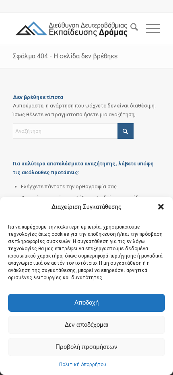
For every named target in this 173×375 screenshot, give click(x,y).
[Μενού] (149, 28)
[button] (161, 207)
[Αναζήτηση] (130, 28)
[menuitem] (130, 28)
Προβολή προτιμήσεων (86, 346)
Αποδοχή (86, 302)
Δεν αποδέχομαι (86, 324)
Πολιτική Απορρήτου (82, 364)
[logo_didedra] (71, 28)
